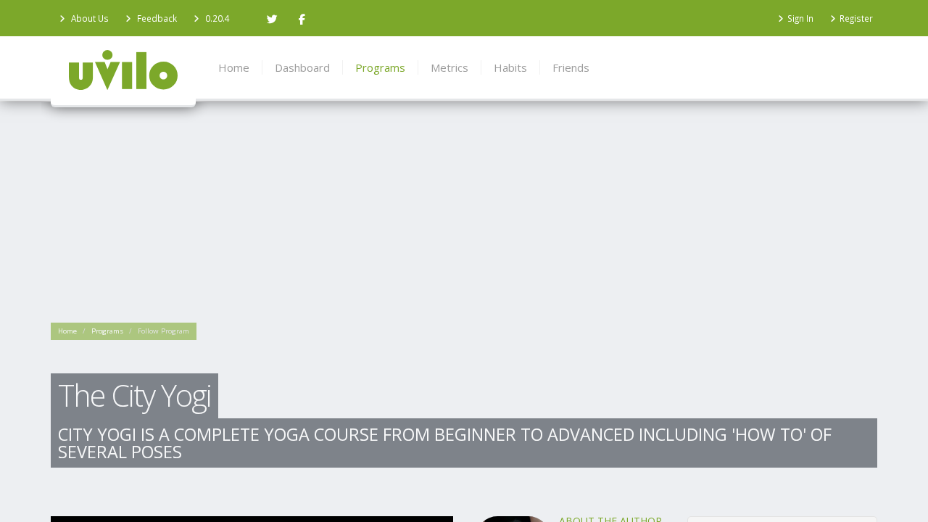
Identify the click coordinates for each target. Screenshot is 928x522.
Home (67, 347)
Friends (570, 67)
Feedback (156, 18)
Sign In (800, 18)
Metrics (449, 67)
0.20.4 (217, 18)
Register (856, 18)
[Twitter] (272, 18)
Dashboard (302, 67)
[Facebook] (302, 18)
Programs (107, 347)
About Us (89, 18)
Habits (510, 67)
